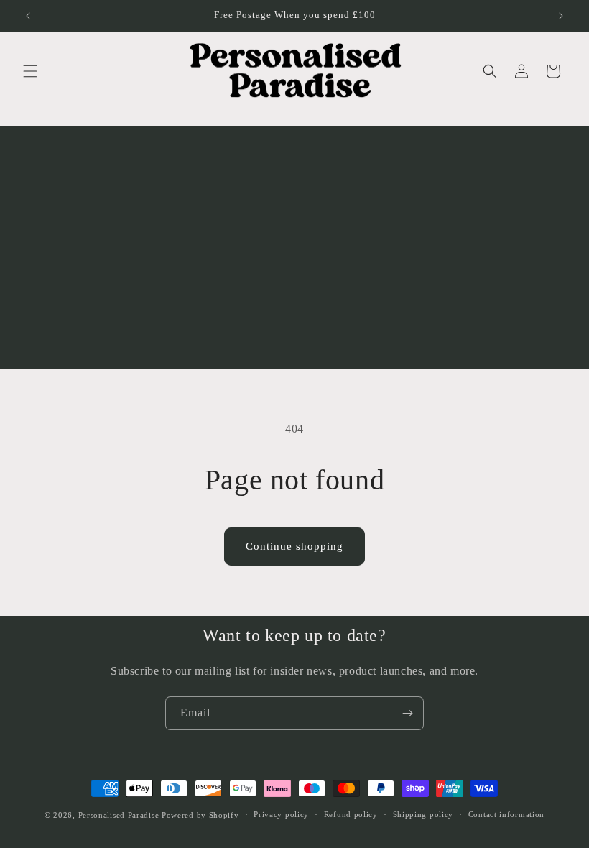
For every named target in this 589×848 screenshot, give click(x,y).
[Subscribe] (407, 713)
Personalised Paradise (118, 815)
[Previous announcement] (28, 16)
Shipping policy (423, 814)
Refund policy (351, 814)
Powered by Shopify (200, 815)
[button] (30, 71)
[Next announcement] (561, 16)
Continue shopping (294, 546)
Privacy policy (281, 814)
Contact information (506, 814)
